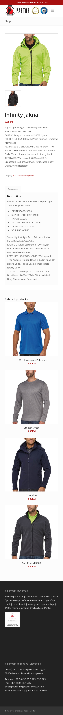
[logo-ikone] (26, 10)
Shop (8, 21)
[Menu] (52, 10)
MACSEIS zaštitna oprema (23, 175)
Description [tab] (13, 189)
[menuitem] (53, 10)
